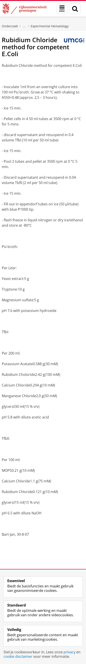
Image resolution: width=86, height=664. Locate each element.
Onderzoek (10, 26)
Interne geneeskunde (24, 26)
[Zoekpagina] (75, 9)
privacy (69, 652)
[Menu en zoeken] (62, 9)
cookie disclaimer (18, 656)
